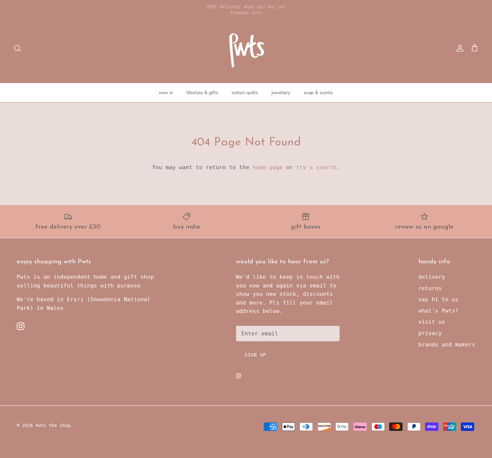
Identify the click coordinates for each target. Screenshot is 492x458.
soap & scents (318, 92)
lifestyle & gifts (202, 92)
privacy (430, 333)
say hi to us (438, 299)
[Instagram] (20, 326)
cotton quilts (245, 92)
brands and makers (446, 344)
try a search (316, 167)
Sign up (255, 354)
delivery (431, 277)
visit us (431, 322)
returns (430, 288)
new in (166, 92)
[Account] (458, 48)
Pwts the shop (52, 425)
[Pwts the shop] (246, 48)
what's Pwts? (438, 311)
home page (268, 167)
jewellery (280, 92)
